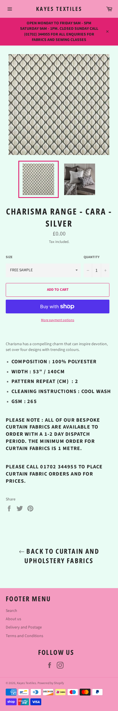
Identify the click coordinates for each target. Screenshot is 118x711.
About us (13, 619)
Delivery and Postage (24, 627)
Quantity (91, 257)
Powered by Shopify (51, 683)
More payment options (57, 320)
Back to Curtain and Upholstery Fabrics (61, 555)
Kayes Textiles (59, 9)
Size (9, 257)
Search (11, 611)
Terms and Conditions (24, 636)
